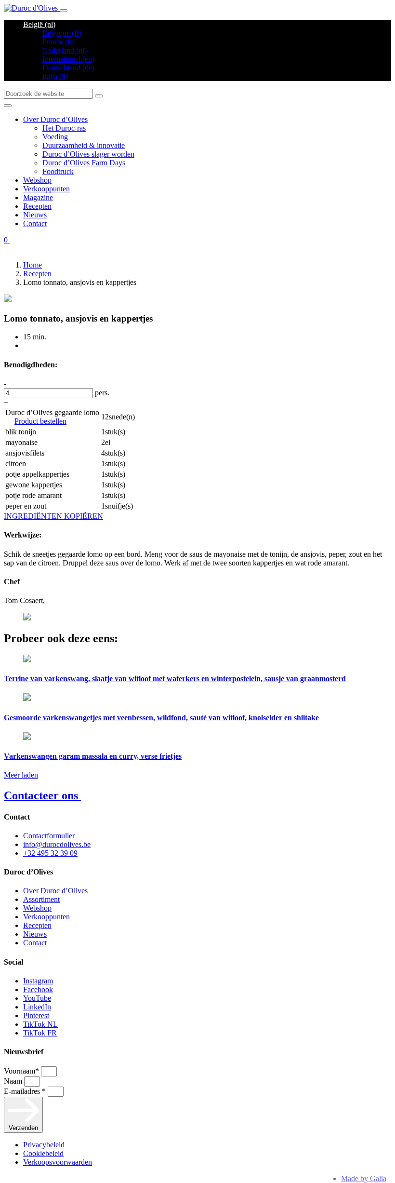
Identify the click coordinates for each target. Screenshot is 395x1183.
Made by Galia (363, 1178)
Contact (35, 223)
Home (32, 265)
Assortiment (41, 899)
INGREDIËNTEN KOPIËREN (53, 516)
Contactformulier (49, 836)
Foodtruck (58, 171)
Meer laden (21, 775)
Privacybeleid (44, 1145)
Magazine (38, 197)
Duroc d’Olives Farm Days (83, 163)
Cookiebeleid (43, 1153)
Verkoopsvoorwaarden (57, 1162)
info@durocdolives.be (57, 844)
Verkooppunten (46, 189)
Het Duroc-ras (64, 128)
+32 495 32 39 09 (50, 853)
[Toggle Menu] (8, 105)
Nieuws (35, 215)
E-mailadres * (26, 1091)
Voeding (55, 137)
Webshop (37, 180)
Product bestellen (40, 421)
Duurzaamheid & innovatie (83, 145)
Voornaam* (22, 1071)
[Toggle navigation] (63, 10)
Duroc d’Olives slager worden (88, 154)
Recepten (37, 206)
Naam (14, 1081)
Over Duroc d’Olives (55, 119)
